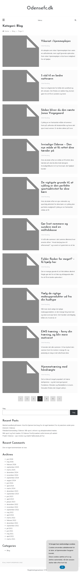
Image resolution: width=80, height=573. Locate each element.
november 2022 (12, 507)
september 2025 (13, 467)
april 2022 (10, 515)
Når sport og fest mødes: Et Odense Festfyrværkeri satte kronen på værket (29, 433)
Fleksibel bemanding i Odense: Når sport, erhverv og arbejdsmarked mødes (29, 431)
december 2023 (12, 491)
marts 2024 (11, 488)
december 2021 (12, 523)
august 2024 (11, 480)
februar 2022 (11, 520)
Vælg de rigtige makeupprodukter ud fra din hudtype (56, 296)
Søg (4, 408)
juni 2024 (10, 483)
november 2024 (12, 475)
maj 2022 (10, 512)
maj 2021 (10, 534)
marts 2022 (11, 518)
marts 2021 (11, 539)
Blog (8, 550)
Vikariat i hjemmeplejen (56, 41)
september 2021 (13, 526)
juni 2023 (10, 496)
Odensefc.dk (40, 8)
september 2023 (13, 494)
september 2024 (13, 478)
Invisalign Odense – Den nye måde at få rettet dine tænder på (57, 147)
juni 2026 (10, 459)
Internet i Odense (8, 428)
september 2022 (13, 510)
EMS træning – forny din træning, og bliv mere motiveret (56, 334)
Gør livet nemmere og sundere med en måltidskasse (54, 227)
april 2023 (10, 499)
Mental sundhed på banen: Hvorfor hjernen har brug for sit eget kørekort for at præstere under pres (38, 425)
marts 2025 (11, 470)
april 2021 (10, 536)
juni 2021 (10, 531)
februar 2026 (11, 464)
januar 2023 (11, 502)
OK (62, 567)
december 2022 (12, 504)
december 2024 (12, 472)
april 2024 (10, 486)
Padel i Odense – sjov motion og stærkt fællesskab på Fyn (23, 436)
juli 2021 (10, 528)
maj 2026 (10, 462)
